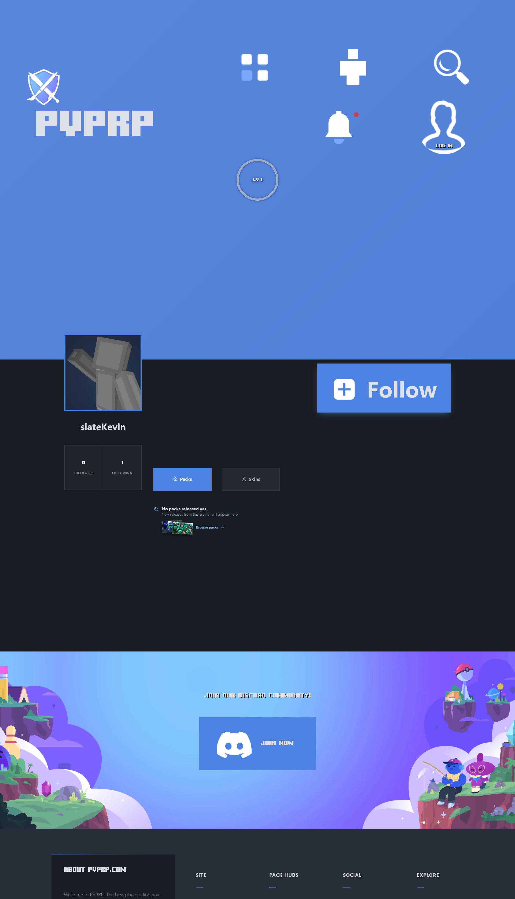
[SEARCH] (451, 67)
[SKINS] (353, 67)
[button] (254, 67)
